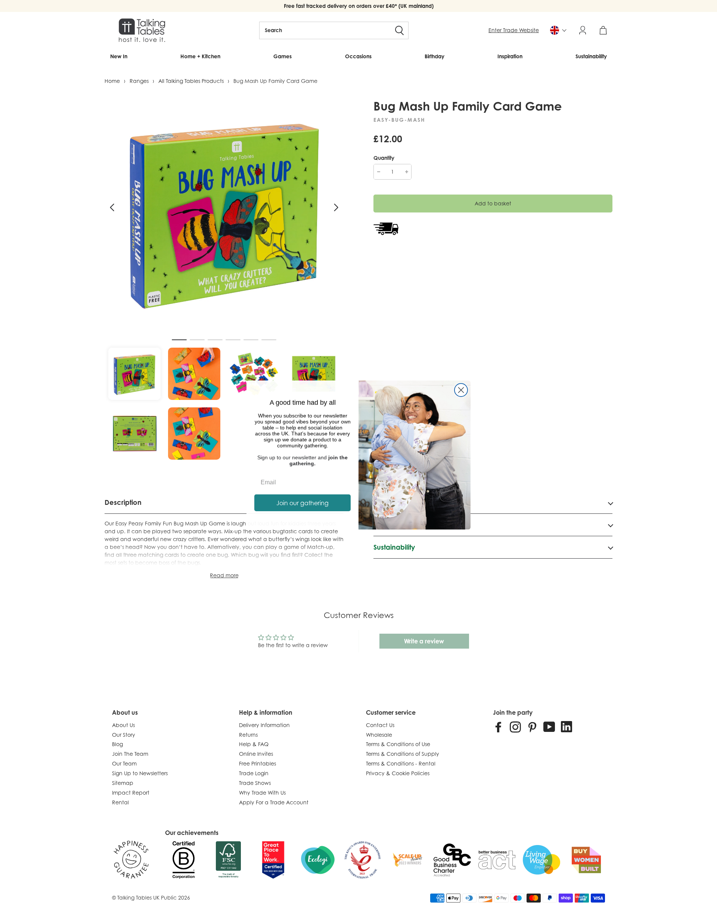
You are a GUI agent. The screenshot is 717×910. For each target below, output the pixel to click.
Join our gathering (302, 503)
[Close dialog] (461, 390)
